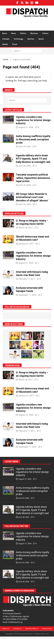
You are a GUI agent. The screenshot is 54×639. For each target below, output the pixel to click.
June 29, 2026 (25, 146)
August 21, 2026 (26, 127)
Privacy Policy (47, 628)
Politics (23, 33)
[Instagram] (31, 3)
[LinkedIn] (27, 3)
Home (4, 33)
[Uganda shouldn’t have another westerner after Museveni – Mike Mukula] (26, 345)
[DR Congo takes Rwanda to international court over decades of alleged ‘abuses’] (8, 196)
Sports (41, 39)
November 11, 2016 (27, 295)
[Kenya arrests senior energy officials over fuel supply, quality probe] (14, 345)
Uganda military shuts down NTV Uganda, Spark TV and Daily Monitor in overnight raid (33, 158)
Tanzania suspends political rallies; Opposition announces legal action (33, 178)
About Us (6, 628)
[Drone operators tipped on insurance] (38, 354)
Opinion (30, 39)
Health (5, 44)
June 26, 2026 (25, 185)
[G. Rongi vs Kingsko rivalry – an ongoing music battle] (8, 223)
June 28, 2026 (25, 165)
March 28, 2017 (26, 227)
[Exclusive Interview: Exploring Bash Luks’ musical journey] (38, 345)
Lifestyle (5, 39)
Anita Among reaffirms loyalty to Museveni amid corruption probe (33, 139)
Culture (45, 33)
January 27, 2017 (26, 243)
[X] (22, 3)
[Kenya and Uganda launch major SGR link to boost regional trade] (26, 336)
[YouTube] (36, 3)
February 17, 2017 (27, 278)
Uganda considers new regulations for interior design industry (33, 120)
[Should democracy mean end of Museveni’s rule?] (8, 239)
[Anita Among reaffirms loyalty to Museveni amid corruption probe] (8, 138)
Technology (18, 39)
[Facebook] (17, 3)
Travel (14, 44)
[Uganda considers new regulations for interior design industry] (8, 119)
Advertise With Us (31, 628)
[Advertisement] (28, 23)
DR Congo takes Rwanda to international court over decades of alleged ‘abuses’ (32, 197)
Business (34, 33)
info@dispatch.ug (15, 622)
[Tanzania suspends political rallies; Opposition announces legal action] (8, 177)
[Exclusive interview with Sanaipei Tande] (8, 290)
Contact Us (17, 628)
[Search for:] (27, 50)
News (13, 33)
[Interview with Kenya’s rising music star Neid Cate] (8, 274)
